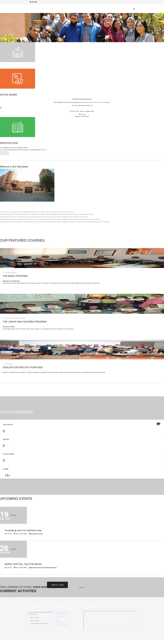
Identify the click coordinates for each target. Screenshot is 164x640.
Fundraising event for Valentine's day (23, 530)
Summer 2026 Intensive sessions (95, 102)
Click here (44, 150)
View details (9, 289)
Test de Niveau (4, 152)
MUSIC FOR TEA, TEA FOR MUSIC (23, 564)
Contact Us (4, 154)
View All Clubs (57, 585)
